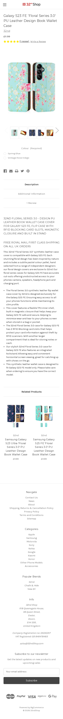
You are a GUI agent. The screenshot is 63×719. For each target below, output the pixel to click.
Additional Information (31, 193)
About (31, 504)
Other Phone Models (31, 562)
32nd (31, 582)
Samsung (31, 538)
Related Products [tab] (32, 391)
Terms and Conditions (32, 515)
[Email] (11, 171)
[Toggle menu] (4, 4)
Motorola (32, 541)
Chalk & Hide (32, 585)
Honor (31, 559)
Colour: (31, 148)
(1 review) (24, 41)
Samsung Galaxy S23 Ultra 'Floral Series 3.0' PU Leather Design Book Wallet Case (16, 447)
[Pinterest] (28, 171)
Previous (6, 130)
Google (31, 552)
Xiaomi (31, 555)
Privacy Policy (31, 511)
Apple (31, 534)
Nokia (31, 548)
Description (31, 184)
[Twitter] (22, 171)
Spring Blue (14, 153)
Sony (31, 545)
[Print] (16, 171)
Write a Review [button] (38, 41)
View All (31, 589)
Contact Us (31, 497)
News (31, 501)
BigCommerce (37, 707)
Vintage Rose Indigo (18, 157)
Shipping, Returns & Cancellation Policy (31, 508)
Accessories (31, 566)
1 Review (31, 202)
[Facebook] (5, 171)
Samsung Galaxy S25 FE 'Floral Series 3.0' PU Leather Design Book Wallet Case (44, 447)
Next (57, 130)
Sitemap (31, 518)
